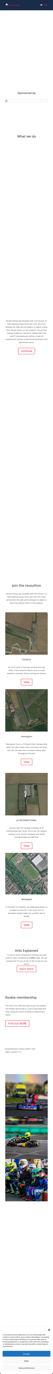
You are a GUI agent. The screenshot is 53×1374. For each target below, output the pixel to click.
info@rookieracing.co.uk (15, 1323)
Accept (26, 1353)
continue (26, 351)
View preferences (26, 1368)
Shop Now (26, 496)
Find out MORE (17, 1023)
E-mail (9, 1233)
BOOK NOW (26, 36)
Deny (26, 1361)
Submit (11, 1247)
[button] (49, 1330)
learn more (26, 969)
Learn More (26, 431)
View (26, 682)
